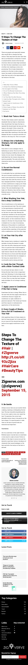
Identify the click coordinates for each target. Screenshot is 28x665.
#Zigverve (10, 353)
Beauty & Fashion (9, 7)
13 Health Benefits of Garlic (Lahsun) (7, 461)
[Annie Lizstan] (3, 43)
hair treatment (15, 454)
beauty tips (10, 452)
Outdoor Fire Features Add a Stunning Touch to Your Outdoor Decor (20, 462)
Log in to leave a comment (14, 513)
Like (24, 531)
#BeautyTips (12, 370)
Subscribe (22, 656)
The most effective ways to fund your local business (9, 558)
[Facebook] (8, 47)
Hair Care (9, 33)
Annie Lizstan (9, 43)
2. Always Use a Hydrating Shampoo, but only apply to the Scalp (12, 88)
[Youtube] (15, 633)
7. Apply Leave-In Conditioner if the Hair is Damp (12, 104)
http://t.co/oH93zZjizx (13, 359)
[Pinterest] (15, 47)
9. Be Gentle (5, 111)
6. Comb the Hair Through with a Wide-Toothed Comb (13, 100)
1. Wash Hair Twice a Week (10, 84)
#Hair (6, 348)
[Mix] (18, 47)
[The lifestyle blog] (8, 2)
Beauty (16, 7)
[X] (11, 47)
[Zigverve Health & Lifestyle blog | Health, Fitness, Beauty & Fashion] (14, 646)
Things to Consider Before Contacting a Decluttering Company (11, 520)
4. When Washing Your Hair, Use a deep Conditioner (13, 94)
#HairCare (10, 366)
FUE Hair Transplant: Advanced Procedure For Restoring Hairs (10, 575)
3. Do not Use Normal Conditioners (12, 91)
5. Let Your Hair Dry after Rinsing (11, 97)
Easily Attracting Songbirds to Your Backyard (8, 584)
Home (2, 7)
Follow (23, 534)
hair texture (5, 454)
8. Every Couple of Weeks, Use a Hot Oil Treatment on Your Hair (13, 108)
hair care (21, 452)
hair (16, 452)
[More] (22, 47)
